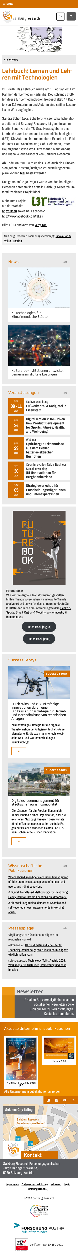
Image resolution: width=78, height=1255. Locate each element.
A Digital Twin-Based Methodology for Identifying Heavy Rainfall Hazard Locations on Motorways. (38, 894)
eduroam (56, 1184)
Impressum (12, 1184)
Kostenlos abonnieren (58, 1013)
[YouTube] (65, 1100)
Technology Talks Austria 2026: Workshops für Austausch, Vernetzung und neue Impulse (37, 965)
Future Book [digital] (39, 626)
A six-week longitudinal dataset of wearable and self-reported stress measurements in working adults (37, 907)
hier (22, 173)
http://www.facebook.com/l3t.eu (22, 216)
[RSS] (73, 1100)
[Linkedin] (48, 1100)
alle (65, 262)
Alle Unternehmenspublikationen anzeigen (32, 1091)
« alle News (11, 59)
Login (67, 1184)
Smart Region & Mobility (31, 612)
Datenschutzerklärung (35, 1184)
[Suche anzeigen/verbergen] (71, 16)
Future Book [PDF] (39, 639)
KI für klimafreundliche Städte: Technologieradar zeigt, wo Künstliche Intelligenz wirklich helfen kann (38, 950)
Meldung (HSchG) (38, 1189)
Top (73, 1249)
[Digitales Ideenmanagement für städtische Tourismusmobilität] (39, 794)
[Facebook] (56, 1100)
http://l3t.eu (9, 211)
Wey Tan (41, 224)
